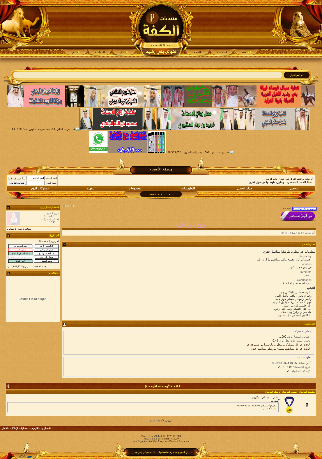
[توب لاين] (25, 456)
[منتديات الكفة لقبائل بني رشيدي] (161, 28)
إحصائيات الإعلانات (19, 428)
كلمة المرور (51, 182)
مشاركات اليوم (40, 188)
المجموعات (135, 188)
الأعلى (4, 428)
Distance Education (179, 441)
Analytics (162, 441)
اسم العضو (51, 178)
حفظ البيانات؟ (14, 178)
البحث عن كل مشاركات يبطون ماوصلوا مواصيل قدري (279, 344)
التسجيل (294, 188)
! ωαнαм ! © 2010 (169, 438)
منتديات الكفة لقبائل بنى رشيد (295, 178)
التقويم (91, 188)
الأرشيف (34, 428)
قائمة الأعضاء (271, 178)
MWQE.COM (174, 436)
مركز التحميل (244, 188)
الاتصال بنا (46, 428)
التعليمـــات (188, 188)
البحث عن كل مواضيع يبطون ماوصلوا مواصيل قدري (280, 348)
